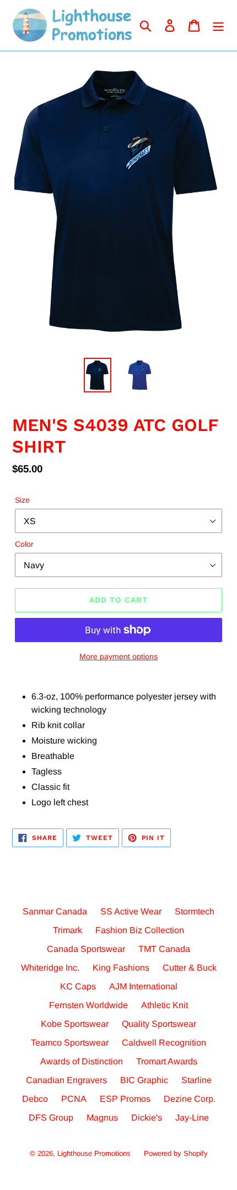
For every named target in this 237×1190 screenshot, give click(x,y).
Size (22, 500)
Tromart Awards (166, 1061)
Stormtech (194, 911)
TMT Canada (164, 949)
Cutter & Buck (190, 967)
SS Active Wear (130, 911)
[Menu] (218, 25)
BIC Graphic (144, 1080)
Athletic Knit (164, 1005)
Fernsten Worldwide (88, 1005)
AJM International (143, 986)
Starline (196, 1080)
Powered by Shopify (176, 1153)
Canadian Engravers (66, 1080)
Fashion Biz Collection (139, 930)
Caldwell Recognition (164, 1042)
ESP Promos (125, 1098)
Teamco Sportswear (70, 1042)
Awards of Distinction (81, 1061)
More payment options (118, 656)
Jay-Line (192, 1117)
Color (24, 544)
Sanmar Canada (55, 911)
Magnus (102, 1117)
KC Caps (78, 986)
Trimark (67, 930)
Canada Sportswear (86, 949)
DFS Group (51, 1117)
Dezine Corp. (190, 1098)
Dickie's (146, 1117)
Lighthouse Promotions (94, 1153)
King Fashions (121, 967)
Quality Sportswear (159, 1024)
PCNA (74, 1098)
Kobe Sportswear (75, 1024)
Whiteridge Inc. (50, 967)
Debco (35, 1098)
